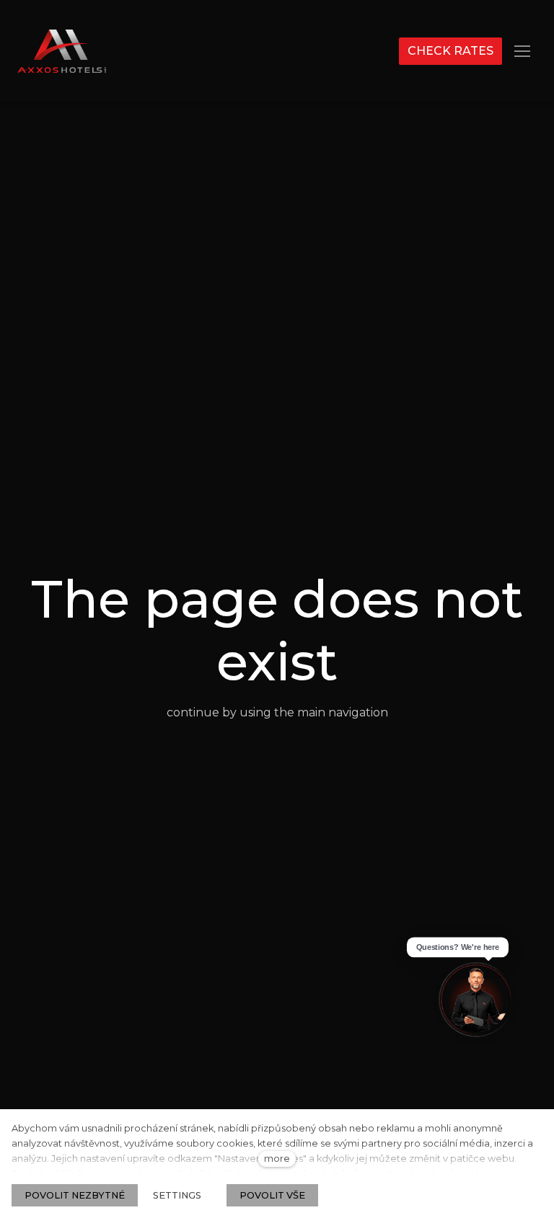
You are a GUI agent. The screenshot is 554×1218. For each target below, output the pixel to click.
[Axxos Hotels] (61, 51)
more (277, 1158)
